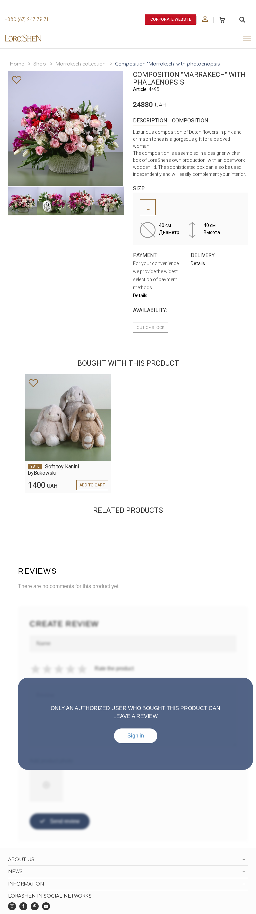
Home (17, 64)
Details (140, 295)
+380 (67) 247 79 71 (26, 19)
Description (150, 120)
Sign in (135, 735)
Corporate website (170, 19)
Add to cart (92, 485)
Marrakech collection (80, 64)
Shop (39, 64)
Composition (190, 120)
